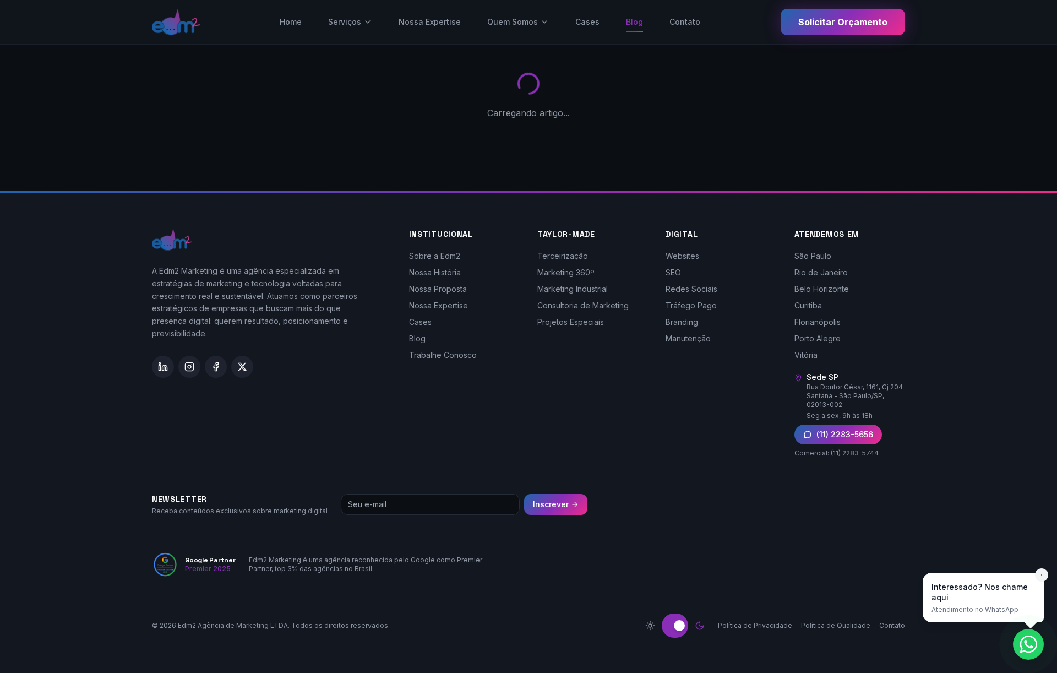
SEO (673, 272)
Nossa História (435, 272)
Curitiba (808, 305)
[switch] (675, 626)
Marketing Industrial (572, 289)
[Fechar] (1041, 575)
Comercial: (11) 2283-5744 (836, 453)
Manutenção (688, 338)
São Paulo (812, 255)
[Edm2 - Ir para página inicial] (176, 22)
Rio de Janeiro (821, 272)
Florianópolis (817, 322)
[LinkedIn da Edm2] (163, 367)
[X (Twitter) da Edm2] (242, 367)
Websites (682, 255)
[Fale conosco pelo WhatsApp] (1028, 644)
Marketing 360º (566, 272)
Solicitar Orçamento (842, 22)
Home (291, 21)
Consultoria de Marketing (583, 305)
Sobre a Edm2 (434, 255)
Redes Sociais (691, 289)
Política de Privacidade (755, 625)
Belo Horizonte (821, 289)
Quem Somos (512, 21)
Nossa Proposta (438, 289)
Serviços (344, 21)
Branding (682, 322)
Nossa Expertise (430, 21)
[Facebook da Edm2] (216, 367)
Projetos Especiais (570, 322)
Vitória (806, 355)
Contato (684, 21)
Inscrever (551, 504)
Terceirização (562, 255)
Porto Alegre (817, 338)
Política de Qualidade (835, 625)
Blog (634, 21)
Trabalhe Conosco (443, 355)
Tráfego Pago (691, 305)
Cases (587, 21)
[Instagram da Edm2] (189, 367)
